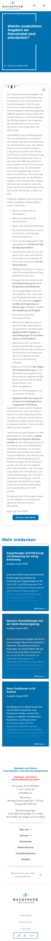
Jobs (31, 935)
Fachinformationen (25, 853)
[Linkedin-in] (40, 875)
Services (24, 835)
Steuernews (25, 841)
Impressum (26, 915)
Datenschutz (25, 922)
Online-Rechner (25, 847)
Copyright (25, 928)
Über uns (24, 829)
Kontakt (25, 859)
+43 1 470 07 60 (26, 789)
